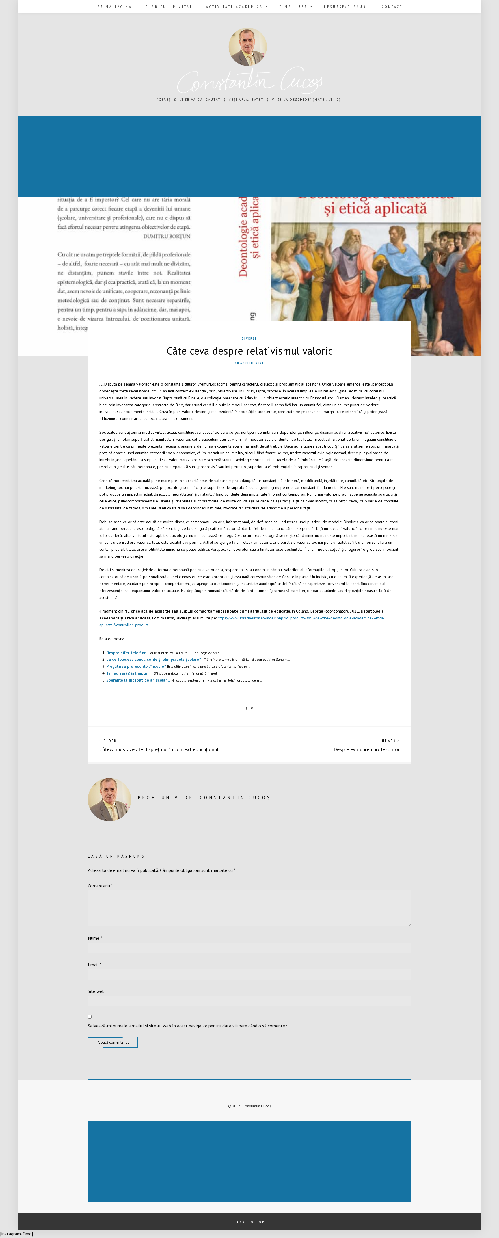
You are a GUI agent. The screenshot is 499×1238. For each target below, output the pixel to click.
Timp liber (293, 6)
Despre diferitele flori (126, 652)
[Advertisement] (193, 157)
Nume (95, 938)
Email (95, 964)
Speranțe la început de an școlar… (138, 680)
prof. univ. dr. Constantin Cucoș (204, 797)
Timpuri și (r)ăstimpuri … (129, 673)
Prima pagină (115, 6)
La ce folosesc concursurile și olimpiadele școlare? (153, 659)
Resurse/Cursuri (346, 6)
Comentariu (100, 886)
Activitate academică (234, 6)
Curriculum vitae (169, 6)
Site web (96, 991)
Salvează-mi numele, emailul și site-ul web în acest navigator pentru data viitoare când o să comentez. (188, 1026)
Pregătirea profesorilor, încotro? (136, 666)
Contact (392, 6)
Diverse (249, 338)
